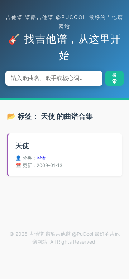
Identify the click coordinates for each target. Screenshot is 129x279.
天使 (22, 146)
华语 (41, 158)
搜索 (114, 78)
